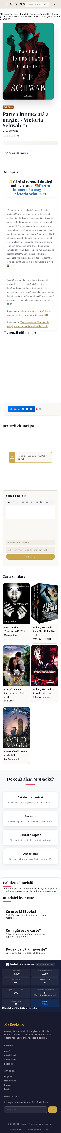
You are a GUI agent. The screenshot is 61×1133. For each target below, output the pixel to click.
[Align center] (27, 502)
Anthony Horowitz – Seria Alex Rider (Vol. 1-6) (44, 631)
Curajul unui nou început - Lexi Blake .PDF (15, 693)
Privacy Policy (16, 1129)
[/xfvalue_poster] (16, 603)
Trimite (30, 557)
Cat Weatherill (11, 759)
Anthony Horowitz (42, 639)
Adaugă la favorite (18, 153)
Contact (47, 1129)
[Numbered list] (41, 502)
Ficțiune (8, 1076)
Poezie (7, 1085)
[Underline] (17, 502)
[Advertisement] (30, 368)
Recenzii (8, 1064)
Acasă (7, 1051)
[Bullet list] (37, 502)
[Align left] (23, 502)
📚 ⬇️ (38, 409)
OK (52, 1110)
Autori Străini (10, 1059)
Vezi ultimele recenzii (45, 995)
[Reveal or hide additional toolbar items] (47, 502)
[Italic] (13, 502)
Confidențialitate (33, 1129)
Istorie (7, 1089)
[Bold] (9, 502)
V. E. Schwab (10, 130)
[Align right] (31, 502)
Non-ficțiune (10, 1080)
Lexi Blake (9, 700)
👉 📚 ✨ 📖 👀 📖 (21, 409)
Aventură (17, 16)
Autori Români (11, 1055)
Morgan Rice (10, 635)
